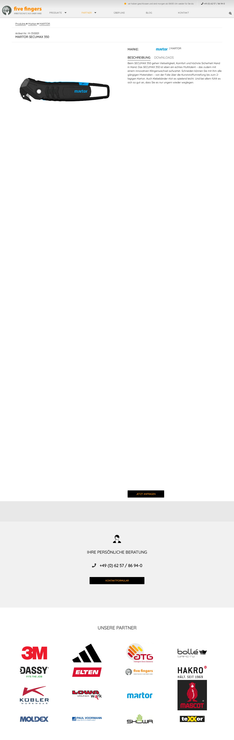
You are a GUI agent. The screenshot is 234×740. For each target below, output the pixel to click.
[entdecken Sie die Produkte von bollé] (196, 654)
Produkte (55, 12)
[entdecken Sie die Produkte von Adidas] (90, 653)
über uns (119, 12)
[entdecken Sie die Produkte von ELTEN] (90, 672)
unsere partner (117, 627)
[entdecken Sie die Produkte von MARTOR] (143, 695)
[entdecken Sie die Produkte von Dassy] (38, 673)
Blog (149, 12)
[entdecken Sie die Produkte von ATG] (143, 653)
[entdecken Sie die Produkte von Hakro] (196, 672)
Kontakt (183, 12)
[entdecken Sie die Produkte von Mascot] (196, 695)
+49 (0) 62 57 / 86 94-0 (121, 565)
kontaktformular (117, 580)
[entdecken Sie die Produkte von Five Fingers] (143, 672)
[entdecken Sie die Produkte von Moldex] (38, 719)
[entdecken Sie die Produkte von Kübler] (38, 696)
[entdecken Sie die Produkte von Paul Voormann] (90, 719)
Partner (87, 12)
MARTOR (44, 23)
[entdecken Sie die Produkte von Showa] (143, 719)
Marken (32, 23)
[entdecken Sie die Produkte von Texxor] (196, 719)
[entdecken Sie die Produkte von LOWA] (90, 696)
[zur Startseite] (22, 8)
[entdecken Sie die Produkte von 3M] (38, 654)
